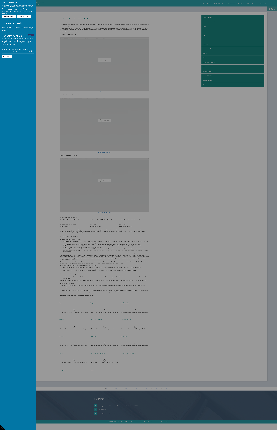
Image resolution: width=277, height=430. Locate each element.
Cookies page (5, 13)
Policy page (28, 51)
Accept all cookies (8, 16)
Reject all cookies (24, 16)
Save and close (7, 56)
